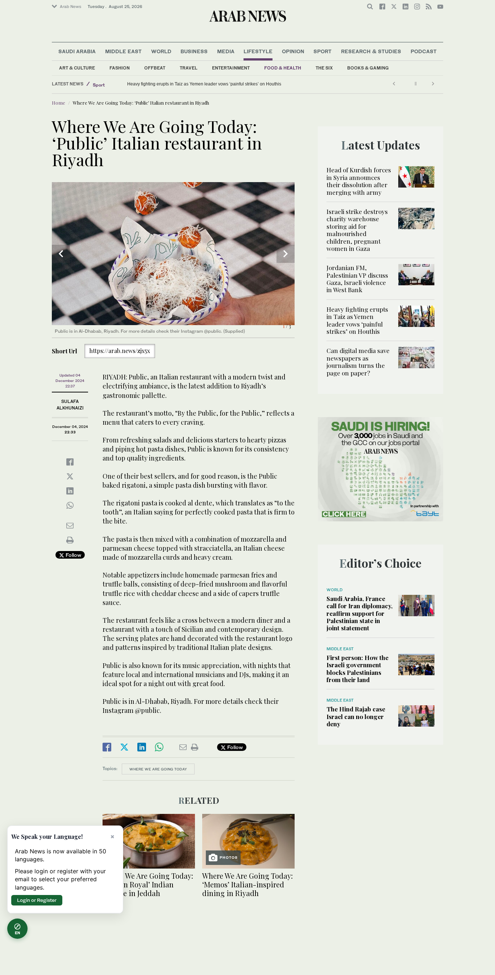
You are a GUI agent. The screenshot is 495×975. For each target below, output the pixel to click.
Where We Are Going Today (158, 769)
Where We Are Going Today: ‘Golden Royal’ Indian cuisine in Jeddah (148, 884)
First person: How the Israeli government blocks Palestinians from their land (357, 668)
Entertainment (231, 68)
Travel (188, 68)
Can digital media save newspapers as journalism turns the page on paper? (201, 84)
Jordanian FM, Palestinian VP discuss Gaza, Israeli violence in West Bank (357, 279)
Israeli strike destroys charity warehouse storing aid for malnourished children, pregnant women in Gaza (357, 229)
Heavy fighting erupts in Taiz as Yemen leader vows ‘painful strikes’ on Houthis (357, 320)
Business (194, 51)
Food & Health (282, 68)
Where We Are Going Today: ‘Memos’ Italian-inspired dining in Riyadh (247, 884)
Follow (72, 555)
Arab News (70, 6)
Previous (61, 254)
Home (58, 103)
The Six (324, 68)
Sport (322, 51)
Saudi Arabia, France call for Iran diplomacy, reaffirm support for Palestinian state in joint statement (359, 613)
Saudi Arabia (77, 51)
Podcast (424, 51)
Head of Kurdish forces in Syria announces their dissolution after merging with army (358, 181)
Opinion (293, 51)
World (161, 51)
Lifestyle (258, 51)
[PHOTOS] (248, 840)
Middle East (123, 51)
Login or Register (37, 900)
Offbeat (154, 68)
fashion (119, 68)
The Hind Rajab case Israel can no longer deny (355, 716)
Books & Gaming (368, 68)
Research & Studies (371, 51)
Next (285, 254)
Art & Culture (77, 68)
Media (225, 51)
